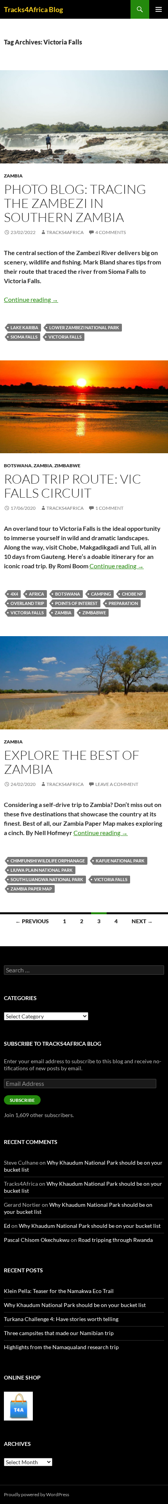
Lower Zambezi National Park (84, 327)
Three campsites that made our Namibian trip (59, 1333)
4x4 (14, 593)
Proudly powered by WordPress (36, 1494)
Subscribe (22, 1100)
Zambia (13, 176)
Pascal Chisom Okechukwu (37, 1239)
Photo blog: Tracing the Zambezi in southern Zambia (75, 203)
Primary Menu (158, 9)
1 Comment (109, 508)
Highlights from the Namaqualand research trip (61, 1347)
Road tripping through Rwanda (115, 1239)
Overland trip (27, 603)
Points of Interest (76, 603)
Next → (142, 921)
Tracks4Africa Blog (33, 9)
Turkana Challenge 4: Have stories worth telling (61, 1319)
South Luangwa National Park (47, 879)
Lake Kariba (24, 327)
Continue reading (31, 299)
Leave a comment (116, 784)
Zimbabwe (67, 465)
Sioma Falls (24, 336)
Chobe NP (132, 593)
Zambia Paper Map (31, 888)
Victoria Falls (65, 336)
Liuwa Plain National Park (42, 870)
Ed (7, 1225)
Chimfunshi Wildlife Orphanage (48, 860)
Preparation (123, 603)
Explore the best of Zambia (71, 762)
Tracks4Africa (65, 232)
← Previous (32, 921)
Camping (101, 593)
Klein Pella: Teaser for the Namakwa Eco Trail (59, 1291)
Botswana (18, 465)
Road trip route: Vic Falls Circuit (72, 486)
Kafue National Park (120, 860)
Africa (36, 593)
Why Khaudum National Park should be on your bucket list (90, 1225)
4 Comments (110, 232)
